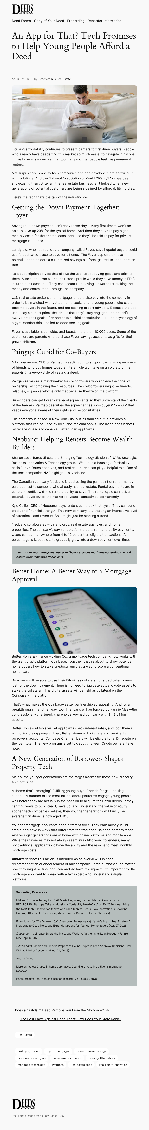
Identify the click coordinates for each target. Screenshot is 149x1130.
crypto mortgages (58, 1051)
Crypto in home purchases (53, 966)
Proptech (58, 1064)
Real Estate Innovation (113, 1064)
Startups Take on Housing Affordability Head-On (64, 904)
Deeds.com (45, 79)
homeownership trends (67, 1058)
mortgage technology (31, 1064)
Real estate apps (81, 1064)
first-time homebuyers (32, 1058)
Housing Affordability (101, 1058)
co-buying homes (29, 1051)
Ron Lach (41, 978)
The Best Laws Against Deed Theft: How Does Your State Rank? (70, 1019)
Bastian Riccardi (63, 978)
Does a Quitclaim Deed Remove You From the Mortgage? (59, 1010)
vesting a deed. (67, 372)
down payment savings (91, 1051)
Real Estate (64, 79)
